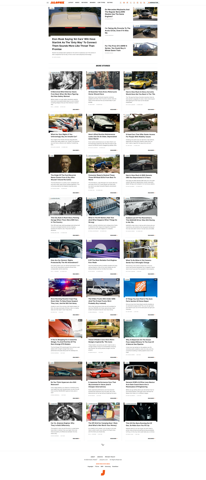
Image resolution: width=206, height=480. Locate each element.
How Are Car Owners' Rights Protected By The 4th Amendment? (64, 261)
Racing (127, 198)
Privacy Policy (110, 456)
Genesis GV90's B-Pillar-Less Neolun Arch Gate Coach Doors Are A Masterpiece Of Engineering (140, 384)
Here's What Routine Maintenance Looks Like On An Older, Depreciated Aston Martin (102, 136)
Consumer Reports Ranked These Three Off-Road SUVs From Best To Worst (102, 177)
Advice (52, 114)
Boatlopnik (128, 320)
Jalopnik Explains (140, 8)
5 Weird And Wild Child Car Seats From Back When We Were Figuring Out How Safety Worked (64, 94)
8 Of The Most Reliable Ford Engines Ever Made (102, 261)
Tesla (52, 8)
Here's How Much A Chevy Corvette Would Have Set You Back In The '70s (140, 93)
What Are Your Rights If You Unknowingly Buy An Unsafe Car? (64, 135)
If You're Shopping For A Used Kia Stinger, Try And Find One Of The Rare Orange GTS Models (64, 342)
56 (81, 362)
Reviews (85, 2)
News (77, 2)
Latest (70, 2)
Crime (52, 279)
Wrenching (91, 72)
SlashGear (115, 466)
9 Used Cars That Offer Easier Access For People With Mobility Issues (140, 135)
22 (81, 320)
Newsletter (154, 2)
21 (118, 240)
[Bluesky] (124, 2)
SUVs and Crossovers (94, 155)
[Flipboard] (127, 2)
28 (156, 403)
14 (118, 320)
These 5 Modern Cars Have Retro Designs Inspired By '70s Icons (101, 341)
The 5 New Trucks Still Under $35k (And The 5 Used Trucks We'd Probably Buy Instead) (101, 301)
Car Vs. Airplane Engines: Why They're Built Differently (62, 424)
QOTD (52, 362)
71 (156, 362)
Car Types (101, 2)
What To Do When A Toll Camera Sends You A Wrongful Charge (138, 261)
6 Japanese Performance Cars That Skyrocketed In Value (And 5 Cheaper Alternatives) (102, 384)
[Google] (141, 2)
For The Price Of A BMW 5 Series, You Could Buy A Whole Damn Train (116, 48)
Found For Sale (139, 43)
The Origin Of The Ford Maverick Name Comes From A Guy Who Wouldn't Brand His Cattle (63, 177)
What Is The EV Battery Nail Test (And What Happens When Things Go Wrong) (102, 220)
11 (118, 362)
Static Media (93, 459)
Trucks (90, 279)
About (93, 456)
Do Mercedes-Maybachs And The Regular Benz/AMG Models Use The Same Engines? (117, 12)
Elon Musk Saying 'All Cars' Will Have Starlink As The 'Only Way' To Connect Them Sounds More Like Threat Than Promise (74, 44)
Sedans (52, 320)
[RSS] (144, 2)
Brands (92, 2)
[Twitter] (131, 2)
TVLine (97, 466)
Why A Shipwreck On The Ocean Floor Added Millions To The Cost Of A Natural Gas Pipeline (140, 342)
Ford (52, 155)
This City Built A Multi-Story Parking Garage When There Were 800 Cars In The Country (65, 220)
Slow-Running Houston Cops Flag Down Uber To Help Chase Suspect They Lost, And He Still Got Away (64, 301)
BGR (102, 466)
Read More (76, 109)
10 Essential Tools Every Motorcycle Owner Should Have (102, 93)
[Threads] (134, 2)
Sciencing (108, 466)
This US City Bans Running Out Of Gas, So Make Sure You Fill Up (139, 424)
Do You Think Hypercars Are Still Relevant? (63, 383)
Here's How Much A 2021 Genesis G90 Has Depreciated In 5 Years (139, 176)
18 (81, 279)
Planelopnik (54, 403)
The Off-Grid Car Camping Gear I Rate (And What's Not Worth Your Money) (102, 424)
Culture (137, 25)
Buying (110, 2)
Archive (100, 456)
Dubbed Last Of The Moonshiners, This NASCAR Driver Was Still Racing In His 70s (140, 220)
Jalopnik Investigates (131, 403)
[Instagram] (137, 2)
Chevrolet (128, 72)
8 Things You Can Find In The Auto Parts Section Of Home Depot (139, 300)
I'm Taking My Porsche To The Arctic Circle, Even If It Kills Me (117, 30)
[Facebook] (120, 2)
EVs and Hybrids (92, 198)
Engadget (90, 466)
